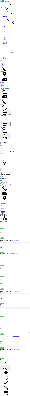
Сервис (2, 84)
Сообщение (1, 247)
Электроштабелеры (4, 118)
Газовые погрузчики (5, 117)
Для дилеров (2, 85)
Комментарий (1, 260)
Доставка (2, 83)
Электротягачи (2, 213)
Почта (0, 245)
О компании (2, 86)
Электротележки (4, 119)
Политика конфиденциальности (3, 215)
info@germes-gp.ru (2, 82)
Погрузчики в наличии (3, 127)
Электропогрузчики (5, 116)
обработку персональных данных (15, 240)
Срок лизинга (1, 319)
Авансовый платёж (2, 321)
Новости (2, 206)
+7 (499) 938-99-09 (2, 71)
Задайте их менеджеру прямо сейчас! (9, 185)
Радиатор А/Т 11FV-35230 (8, 184)
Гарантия (2, 205)
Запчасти (2, 128)
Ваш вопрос (1, 343)
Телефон (1, 232)
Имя (0, 255)
